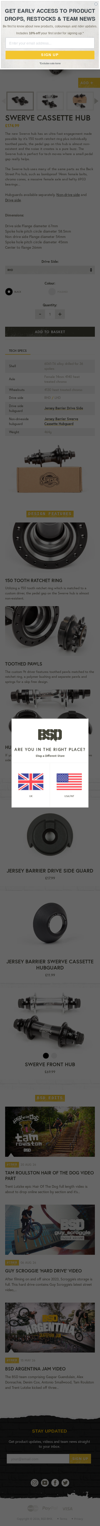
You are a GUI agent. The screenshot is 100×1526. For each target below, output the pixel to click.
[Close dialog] (96, 4)
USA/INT (69, 796)
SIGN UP (50, 55)
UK (31, 796)
